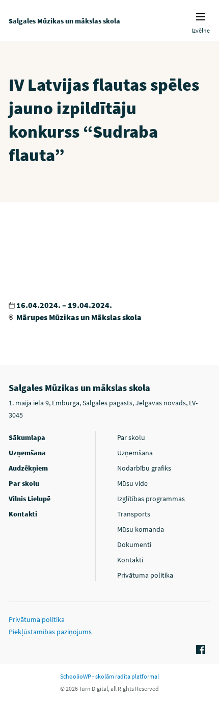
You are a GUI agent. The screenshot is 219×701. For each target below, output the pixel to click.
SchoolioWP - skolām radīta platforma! (109, 676)
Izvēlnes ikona (200, 17)
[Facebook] (199, 650)
